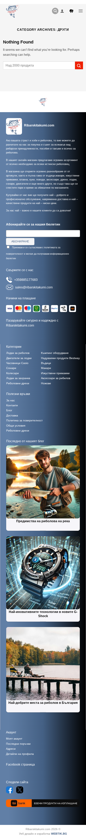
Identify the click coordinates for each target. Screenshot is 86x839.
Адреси (11, 748)
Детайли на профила (20, 753)
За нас (10, 400)
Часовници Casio (17, 363)
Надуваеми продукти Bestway (60, 358)
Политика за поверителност (24, 420)
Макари (46, 368)
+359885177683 (26, 279)
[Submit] (79, 65)
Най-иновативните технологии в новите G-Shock (43, 614)
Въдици (46, 363)
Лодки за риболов (17, 352)
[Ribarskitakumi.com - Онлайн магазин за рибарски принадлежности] (14, 11)
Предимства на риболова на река (43, 521)
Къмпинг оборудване (55, 352)
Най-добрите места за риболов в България (43, 702)
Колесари (12, 373)
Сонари (11, 368)
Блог (9, 410)
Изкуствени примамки (55, 373)
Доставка (12, 415)
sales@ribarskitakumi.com (34, 287)
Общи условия (15, 425)
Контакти (12, 405)
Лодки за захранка (18, 378)
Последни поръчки (18, 743)
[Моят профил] (62, 11)
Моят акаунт (14, 738)
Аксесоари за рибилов (55, 378)
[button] (55, 11)
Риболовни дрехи (17, 383)
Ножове (46, 383)
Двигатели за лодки (19, 358)
